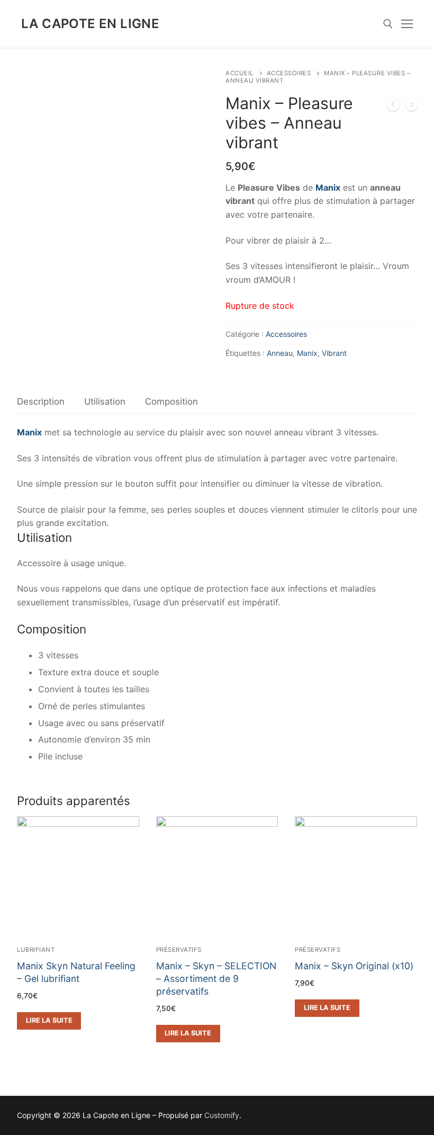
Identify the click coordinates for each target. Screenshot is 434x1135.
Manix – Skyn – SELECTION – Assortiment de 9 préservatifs (216, 978)
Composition (171, 401)
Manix (307, 353)
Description (41, 401)
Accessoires (289, 73)
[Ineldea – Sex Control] (393, 106)
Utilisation (104, 401)
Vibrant (334, 353)
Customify (221, 1115)
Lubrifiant (36, 949)
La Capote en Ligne (90, 23)
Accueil (239, 73)
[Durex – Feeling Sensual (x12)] (411, 106)
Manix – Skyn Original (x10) (354, 965)
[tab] (41, 402)
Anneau (280, 353)
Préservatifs (179, 949)
